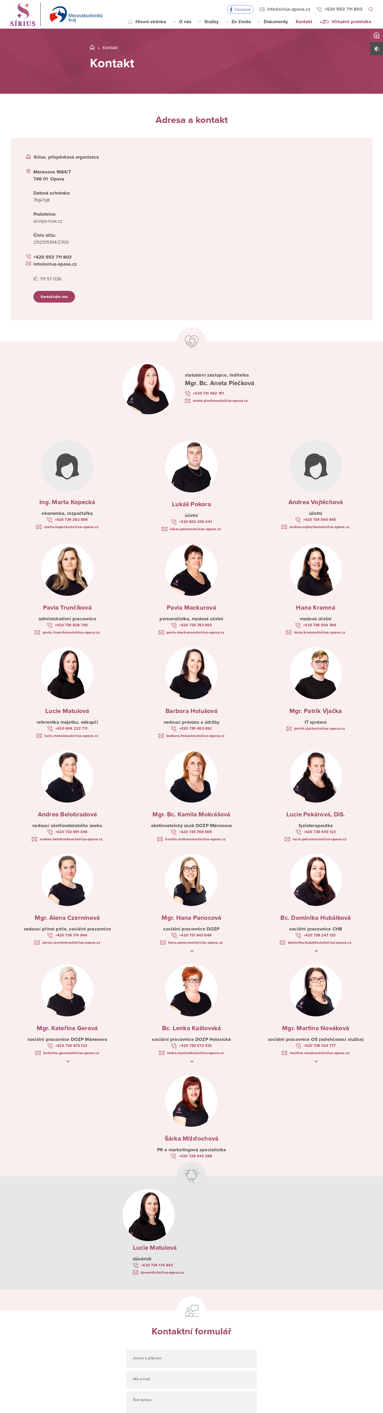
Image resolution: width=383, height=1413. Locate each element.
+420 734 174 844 (71, 941)
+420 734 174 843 (161, 1275)
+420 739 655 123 (320, 837)
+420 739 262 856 (71, 520)
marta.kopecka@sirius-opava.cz (71, 528)
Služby (211, 21)
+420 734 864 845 (319, 520)
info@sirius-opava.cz (288, 9)
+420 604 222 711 (71, 732)
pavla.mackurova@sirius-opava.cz (195, 635)
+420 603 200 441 (195, 522)
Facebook (242, 9)
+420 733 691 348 (71, 837)
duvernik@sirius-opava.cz (168, 1283)
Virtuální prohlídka (351, 21)
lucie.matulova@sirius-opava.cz (71, 740)
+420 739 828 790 (71, 627)
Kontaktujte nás (59, 299)
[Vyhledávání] (370, 9)
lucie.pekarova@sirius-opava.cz (320, 844)
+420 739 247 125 (319, 941)
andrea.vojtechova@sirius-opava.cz (319, 528)
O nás (185, 21)
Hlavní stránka (150, 21)
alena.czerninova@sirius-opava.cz (71, 949)
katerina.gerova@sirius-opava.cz (71, 1061)
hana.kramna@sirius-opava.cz (319, 635)
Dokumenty (276, 21)
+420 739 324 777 (319, 1053)
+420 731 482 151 (212, 390)
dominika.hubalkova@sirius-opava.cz (320, 949)
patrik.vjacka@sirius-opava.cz (319, 732)
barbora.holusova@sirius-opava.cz (195, 740)
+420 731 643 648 (195, 941)
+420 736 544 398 (319, 627)
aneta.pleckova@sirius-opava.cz (218, 401)
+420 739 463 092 (195, 732)
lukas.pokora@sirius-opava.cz (195, 530)
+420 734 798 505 (195, 837)
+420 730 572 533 (195, 1053)
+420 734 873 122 (71, 1053)
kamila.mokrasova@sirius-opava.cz (195, 844)
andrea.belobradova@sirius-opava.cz (71, 844)
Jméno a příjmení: (152, 1369)
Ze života (241, 21)
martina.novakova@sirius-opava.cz (319, 1061)
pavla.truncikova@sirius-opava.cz (71, 635)
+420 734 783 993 (195, 627)
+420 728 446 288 (195, 1165)
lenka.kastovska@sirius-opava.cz (195, 1061)
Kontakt (304, 21)
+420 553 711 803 (342, 9)
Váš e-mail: (145, 1390)
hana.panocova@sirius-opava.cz (195, 949)
